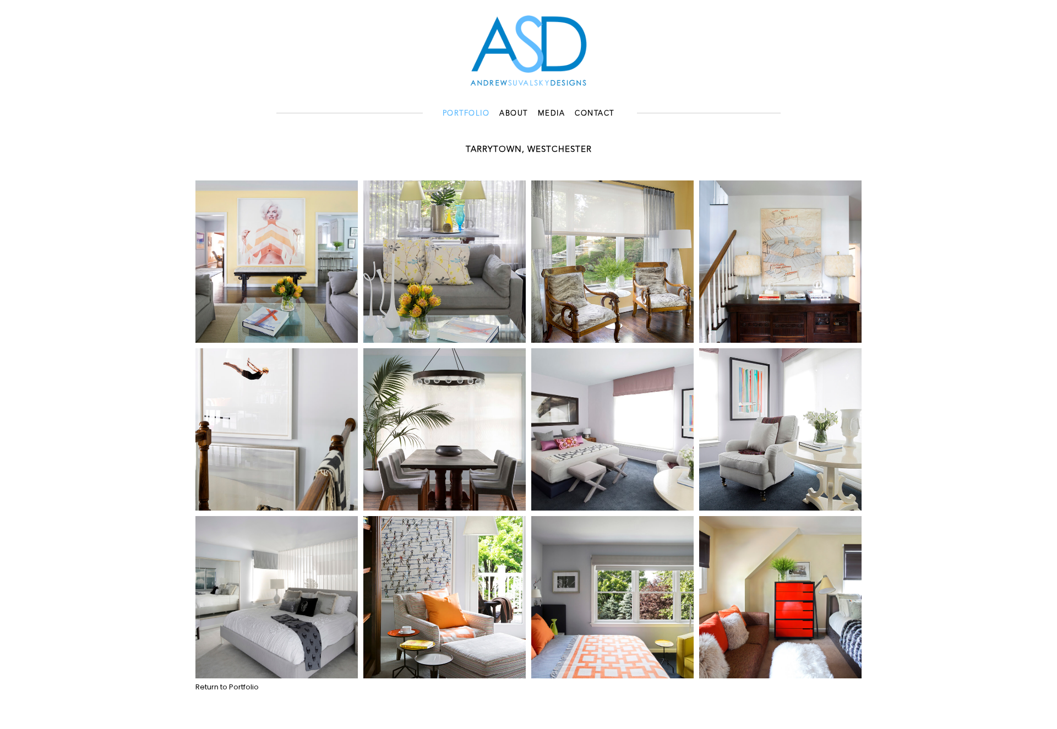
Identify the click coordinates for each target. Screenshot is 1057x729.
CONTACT (594, 113)
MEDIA (551, 113)
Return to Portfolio (227, 687)
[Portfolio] (528, 49)
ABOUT (513, 113)
